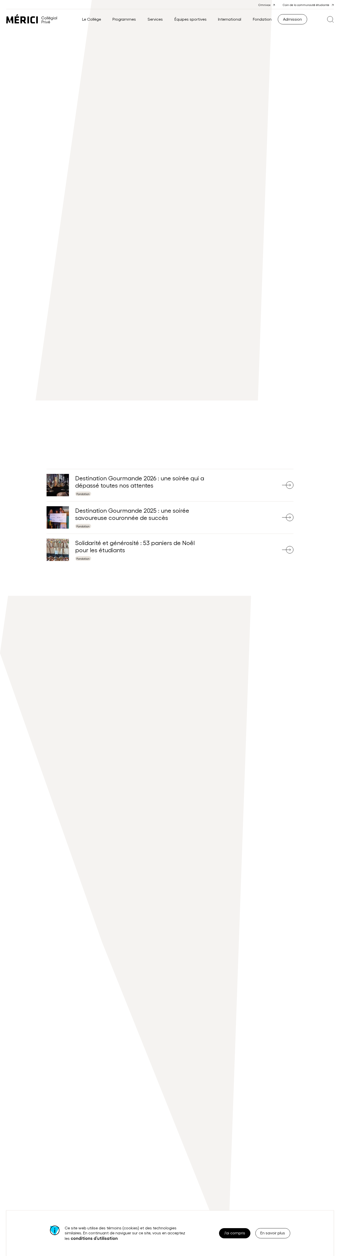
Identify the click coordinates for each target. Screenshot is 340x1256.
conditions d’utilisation (94, 1238)
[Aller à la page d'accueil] (31, 19)
